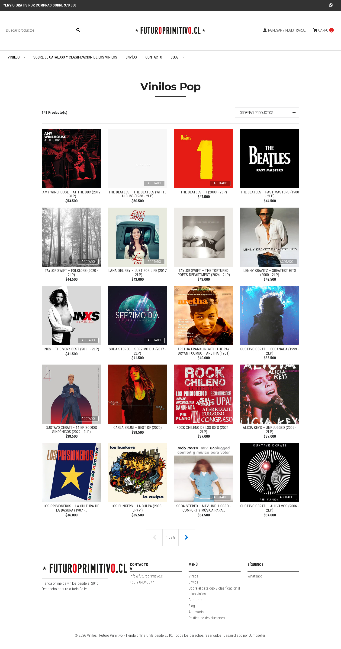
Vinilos (14, 57)
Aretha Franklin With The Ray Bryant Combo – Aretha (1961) (203, 351)
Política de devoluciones (207, 618)
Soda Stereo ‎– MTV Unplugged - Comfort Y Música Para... (203, 508)
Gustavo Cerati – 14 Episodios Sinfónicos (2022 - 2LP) (71, 429)
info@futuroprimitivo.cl (147, 576)
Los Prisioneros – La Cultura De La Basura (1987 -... (71, 508)
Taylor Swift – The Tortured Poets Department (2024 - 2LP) (203, 272)
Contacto (153, 57)
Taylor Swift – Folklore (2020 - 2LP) (71, 272)
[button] (267, 112)
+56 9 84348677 (142, 582)
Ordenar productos (256, 113)
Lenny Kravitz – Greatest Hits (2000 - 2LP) (269, 272)
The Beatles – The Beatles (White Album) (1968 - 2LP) (137, 194)
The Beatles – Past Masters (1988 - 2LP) (269, 194)
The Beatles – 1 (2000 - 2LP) (203, 192)
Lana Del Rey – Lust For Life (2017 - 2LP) (137, 272)
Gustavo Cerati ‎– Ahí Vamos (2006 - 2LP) (269, 508)
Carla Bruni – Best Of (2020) (137, 427)
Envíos (131, 57)
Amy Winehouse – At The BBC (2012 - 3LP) (71, 194)
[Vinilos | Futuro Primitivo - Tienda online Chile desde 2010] (170, 30)
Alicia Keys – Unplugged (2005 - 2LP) (269, 429)
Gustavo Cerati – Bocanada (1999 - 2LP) (269, 351)
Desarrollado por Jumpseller (244, 635)
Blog (174, 57)
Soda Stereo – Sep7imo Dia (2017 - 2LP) (137, 351)
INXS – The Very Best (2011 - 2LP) (71, 349)
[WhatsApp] (331, 5)
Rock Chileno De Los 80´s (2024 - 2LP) (204, 429)
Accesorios (197, 612)
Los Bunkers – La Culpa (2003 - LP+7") (138, 508)
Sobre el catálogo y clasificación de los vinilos (75, 57)
